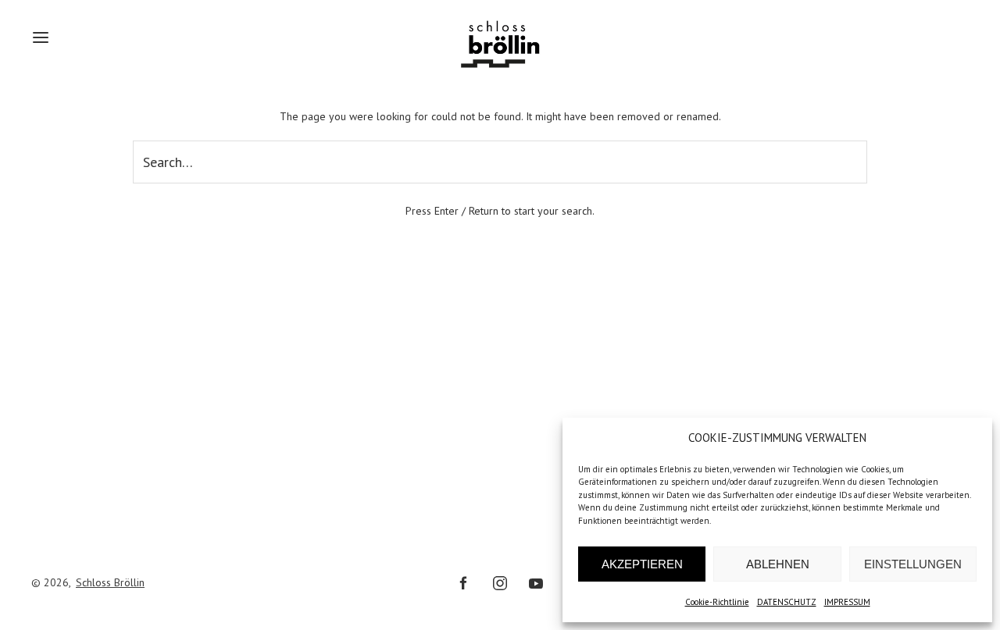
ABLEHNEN (777, 564)
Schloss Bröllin (110, 582)
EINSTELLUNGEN (913, 564)
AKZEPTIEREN (642, 564)
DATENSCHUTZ (786, 601)
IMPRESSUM (847, 601)
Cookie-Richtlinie (717, 601)
